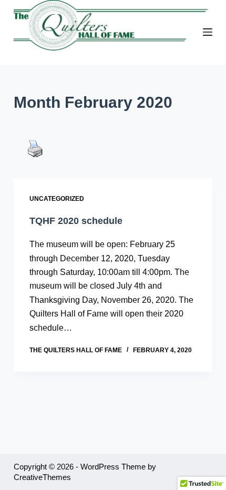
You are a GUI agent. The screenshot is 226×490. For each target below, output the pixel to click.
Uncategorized (56, 198)
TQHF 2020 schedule (75, 221)
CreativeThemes (42, 477)
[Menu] (207, 32)
